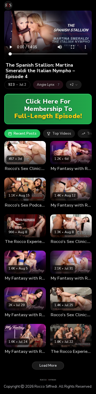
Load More (48, 365)
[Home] (8, 5)
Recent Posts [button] (25, 133)
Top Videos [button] (61, 133)
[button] (74, 84)
